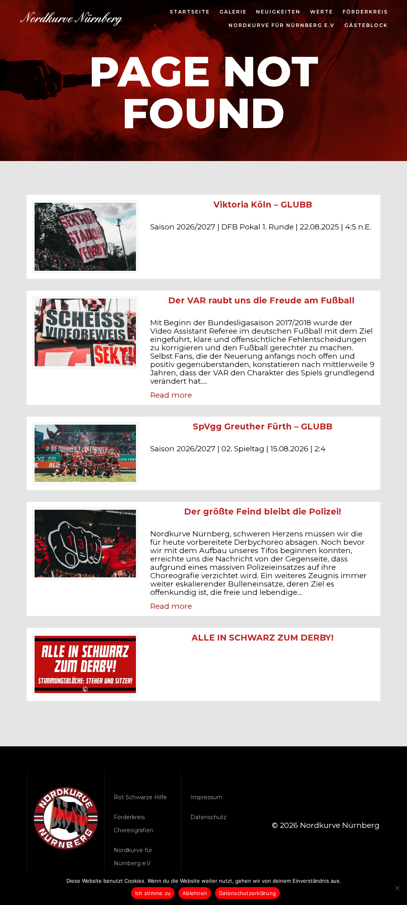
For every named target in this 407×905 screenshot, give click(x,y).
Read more (171, 395)
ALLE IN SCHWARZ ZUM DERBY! (262, 637)
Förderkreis (365, 12)
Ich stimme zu (153, 893)
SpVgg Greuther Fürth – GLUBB (262, 426)
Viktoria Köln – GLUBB (262, 204)
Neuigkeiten (278, 12)
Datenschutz (208, 817)
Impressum (206, 797)
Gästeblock (366, 26)
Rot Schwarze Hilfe (140, 797)
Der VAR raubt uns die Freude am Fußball (262, 300)
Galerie (233, 12)
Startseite (190, 12)
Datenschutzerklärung (247, 893)
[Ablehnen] (397, 888)
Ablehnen (194, 893)
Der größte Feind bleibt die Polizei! (262, 511)
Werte (321, 12)
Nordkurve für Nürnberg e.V (282, 26)
